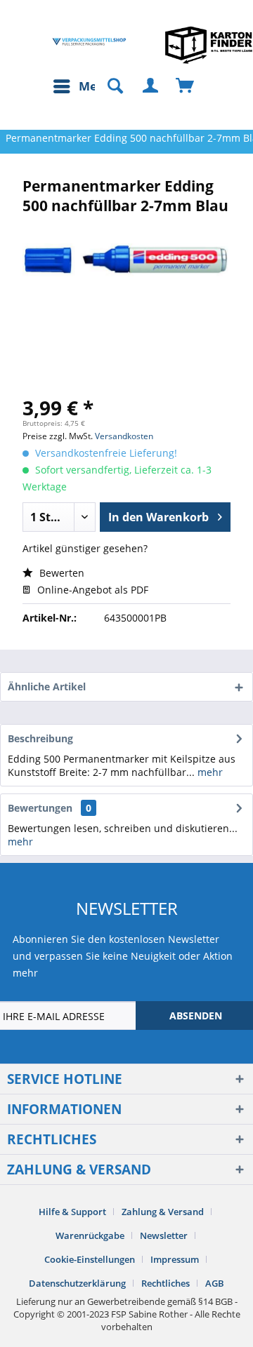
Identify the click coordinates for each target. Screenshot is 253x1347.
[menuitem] (82, 86)
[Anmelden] (151, 86)
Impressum (174, 1259)
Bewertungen (40, 808)
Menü (95, 86)
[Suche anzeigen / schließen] (109, 86)
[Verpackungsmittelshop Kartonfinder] (208, 44)
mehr (209, 772)
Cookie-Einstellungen (89, 1259)
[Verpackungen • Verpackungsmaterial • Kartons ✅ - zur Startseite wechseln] (89, 41)
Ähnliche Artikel (47, 686)
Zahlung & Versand (163, 1211)
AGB (214, 1283)
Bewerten (60, 572)
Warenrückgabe (90, 1235)
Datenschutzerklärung (77, 1283)
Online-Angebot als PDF (91, 589)
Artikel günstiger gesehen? (85, 548)
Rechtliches (165, 1283)
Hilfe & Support (72, 1211)
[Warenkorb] (185, 86)
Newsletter (164, 1235)
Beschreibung (40, 738)
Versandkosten (124, 436)
